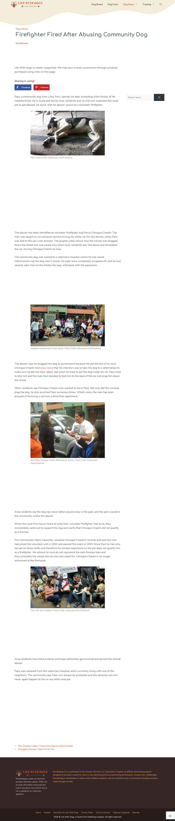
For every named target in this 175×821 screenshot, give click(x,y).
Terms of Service (103, 812)
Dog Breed (97, 4)
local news (46, 368)
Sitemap (136, 812)
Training (147, 4)
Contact (47, 812)
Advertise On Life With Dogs (66, 812)
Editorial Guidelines (121, 812)
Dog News (128, 4)
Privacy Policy (87, 812)
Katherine (23, 43)
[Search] (159, 97)
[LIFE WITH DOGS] (27, 4)
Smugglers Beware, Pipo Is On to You (36, 749)
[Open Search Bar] (160, 4)
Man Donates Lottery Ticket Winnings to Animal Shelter (45, 746)
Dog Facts (113, 4)
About (38, 812)
